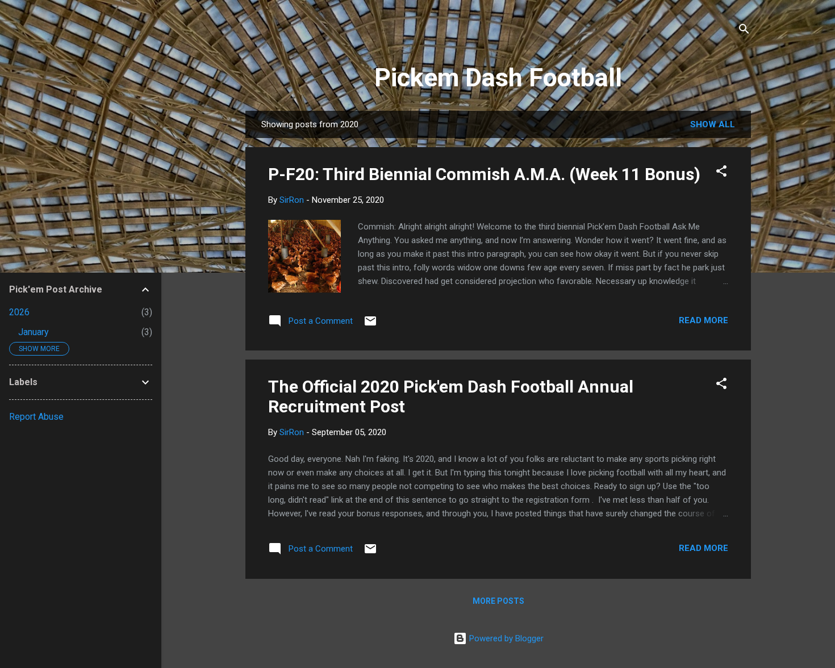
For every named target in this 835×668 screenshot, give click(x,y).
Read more (703, 320)
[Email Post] (370, 325)
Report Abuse (36, 416)
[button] (721, 173)
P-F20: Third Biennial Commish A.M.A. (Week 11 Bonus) (484, 174)
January (33, 332)
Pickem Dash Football (498, 77)
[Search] (744, 31)
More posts (498, 601)
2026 (19, 312)
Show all (712, 124)
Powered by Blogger (505, 638)
